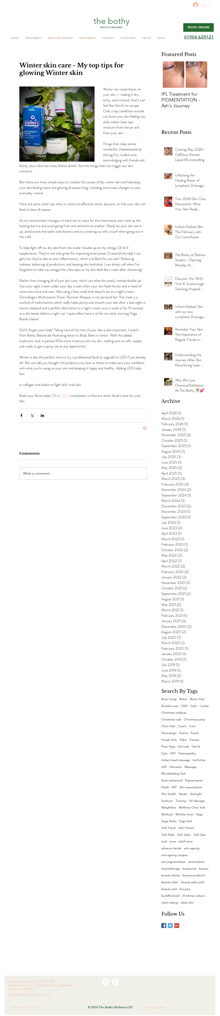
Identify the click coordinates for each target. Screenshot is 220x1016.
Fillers (183, 740)
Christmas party (194, 719)
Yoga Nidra (168, 821)
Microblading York (173, 773)
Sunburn (167, 801)
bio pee (185, 889)
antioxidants (196, 862)
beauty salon (169, 882)
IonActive (199, 760)
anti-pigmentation (173, 862)
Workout (167, 814)
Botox (183, 699)
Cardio (204, 706)
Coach (182, 726)
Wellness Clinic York (192, 807)
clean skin (187, 902)
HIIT (173, 753)
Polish (165, 787)
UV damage (197, 801)
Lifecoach (175, 767)
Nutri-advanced (171, 780)
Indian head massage (175, 760)
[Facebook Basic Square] (163, 925)
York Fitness (186, 828)
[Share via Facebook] (21, 415)
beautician (190, 868)
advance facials (171, 848)
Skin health (168, 794)
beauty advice (170, 875)
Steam (183, 794)
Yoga (199, 814)
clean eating (169, 902)
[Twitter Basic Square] (170, 925)
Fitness (194, 740)
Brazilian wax (169, 706)
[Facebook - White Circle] (105, 981)
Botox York (197, 699)
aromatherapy (170, 868)
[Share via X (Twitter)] (32, 415)
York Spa (199, 835)
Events (183, 733)
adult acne (186, 841)
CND (184, 706)
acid (164, 841)
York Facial (168, 828)
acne (173, 841)
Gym (164, 753)
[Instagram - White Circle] (115, 981)
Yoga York (185, 821)
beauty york (169, 889)
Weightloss (168, 807)
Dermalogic (169, 733)
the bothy (111, 21)
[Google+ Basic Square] (176, 925)
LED (164, 767)
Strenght (196, 794)
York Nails (167, 835)
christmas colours (193, 896)
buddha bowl (170, 896)
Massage (190, 767)
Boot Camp (169, 699)
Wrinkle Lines (184, 814)
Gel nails (183, 746)
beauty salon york (192, 882)
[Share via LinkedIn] (42, 415)
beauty (203, 868)
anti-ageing (191, 848)
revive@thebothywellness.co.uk (29, 994)
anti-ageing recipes (174, 855)
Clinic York (168, 726)
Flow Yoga (168, 746)
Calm (193, 706)
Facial (194, 733)
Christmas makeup (173, 712)
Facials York (169, 740)
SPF (174, 787)
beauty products (194, 875)
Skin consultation (190, 787)
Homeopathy (187, 753)
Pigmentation (194, 780)
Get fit (196, 746)
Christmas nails (171, 719)
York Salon (184, 835)
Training (181, 801)
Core (192, 726)
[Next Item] (202, 74)
